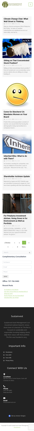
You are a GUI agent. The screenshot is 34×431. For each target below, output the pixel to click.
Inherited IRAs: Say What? (11, 297)
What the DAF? (8, 293)
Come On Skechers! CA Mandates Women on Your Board (15, 114)
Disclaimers (17, 427)
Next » (24, 246)
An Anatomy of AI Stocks (11, 289)
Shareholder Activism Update (17, 176)
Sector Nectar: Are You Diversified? (14, 295)
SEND (5, 276)
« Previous (7, 242)
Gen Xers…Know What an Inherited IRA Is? (16, 291)
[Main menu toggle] (30, 4)
